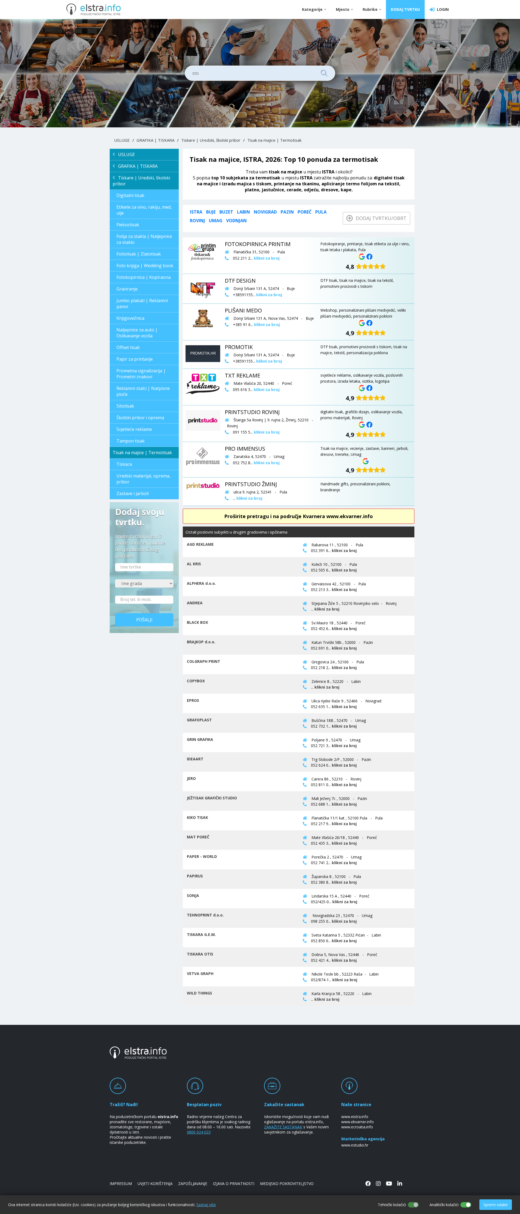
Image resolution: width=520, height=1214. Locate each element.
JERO (191, 778)
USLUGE (122, 140)
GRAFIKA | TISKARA (155, 140)
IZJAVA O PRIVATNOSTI (233, 1183)
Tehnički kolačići (392, 1204)
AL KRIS (194, 563)
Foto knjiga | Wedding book (144, 266)
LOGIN (442, 9)
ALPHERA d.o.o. (201, 583)
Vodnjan (236, 221)
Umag (215, 221)
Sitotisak (125, 406)
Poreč (304, 212)
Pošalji (144, 620)
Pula (321, 212)
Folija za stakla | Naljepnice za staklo (144, 239)
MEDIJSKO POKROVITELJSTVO (287, 1183)
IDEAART (195, 758)
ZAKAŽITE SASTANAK (283, 1126)
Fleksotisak (127, 225)
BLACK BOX (197, 622)
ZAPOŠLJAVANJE (192, 1183)
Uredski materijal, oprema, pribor (143, 479)
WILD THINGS (199, 993)
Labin (243, 212)
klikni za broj (344, 550)
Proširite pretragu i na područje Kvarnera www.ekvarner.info (298, 516)
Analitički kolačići (444, 1204)
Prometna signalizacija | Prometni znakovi (141, 374)
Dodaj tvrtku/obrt (380, 218)
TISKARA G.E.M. (201, 934)
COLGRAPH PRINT (203, 661)
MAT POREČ (198, 837)
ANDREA (195, 602)
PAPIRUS (195, 876)
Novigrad (265, 212)
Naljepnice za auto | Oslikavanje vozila (137, 333)
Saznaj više (206, 1204)
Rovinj (197, 221)
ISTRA (196, 212)
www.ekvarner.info (357, 1121)
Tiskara (124, 464)
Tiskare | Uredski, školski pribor (210, 140)
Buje (211, 212)
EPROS (193, 700)
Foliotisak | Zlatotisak (138, 254)
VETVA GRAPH (200, 973)
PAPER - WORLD (202, 856)
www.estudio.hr (354, 1145)
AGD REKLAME (200, 544)
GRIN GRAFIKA (200, 739)
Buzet (226, 212)
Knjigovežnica (130, 318)
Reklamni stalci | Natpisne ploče (143, 391)
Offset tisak (128, 347)
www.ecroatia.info (357, 1126)
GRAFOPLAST (199, 719)
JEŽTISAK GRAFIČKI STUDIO (212, 797)
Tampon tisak (130, 441)
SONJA (193, 895)
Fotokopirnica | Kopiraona (143, 277)
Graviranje (127, 289)
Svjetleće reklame (134, 429)
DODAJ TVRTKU (405, 9)
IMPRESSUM (121, 1183)
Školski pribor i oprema (140, 418)
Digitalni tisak (130, 195)
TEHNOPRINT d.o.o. (205, 915)
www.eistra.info (354, 1116)
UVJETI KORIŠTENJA (155, 1183)
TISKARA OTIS (200, 954)
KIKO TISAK (197, 817)
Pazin (287, 212)
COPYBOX (196, 680)
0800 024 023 (199, 1132)
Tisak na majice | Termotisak (274, 140)
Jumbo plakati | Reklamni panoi (142, 303)
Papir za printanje (134, 359)
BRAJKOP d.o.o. (201, 641)
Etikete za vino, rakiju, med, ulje (144, 210)
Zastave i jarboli (132, 493)
